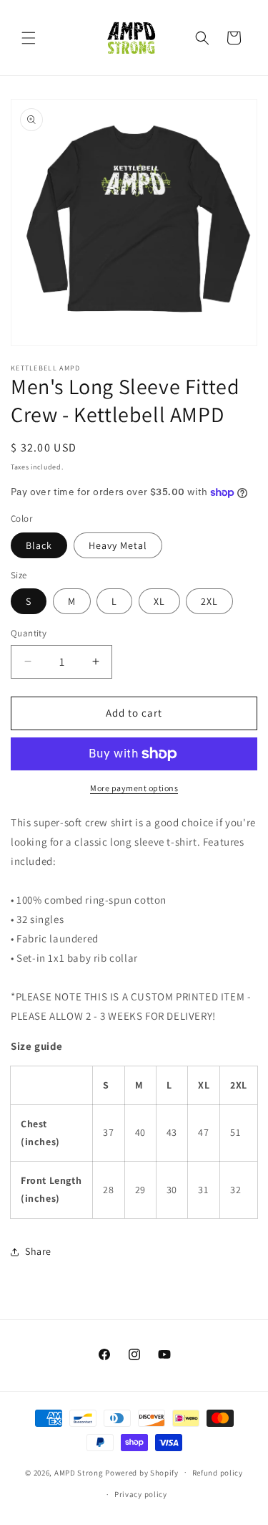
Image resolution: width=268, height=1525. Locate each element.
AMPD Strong (79, 1472)
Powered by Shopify (142, 1472)
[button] (28, 38)
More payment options (134, 788)
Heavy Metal (118, 545)
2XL (209, 601)
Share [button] (38, 1251)
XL (159, 601)
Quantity (28, 633)
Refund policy (217, 1473)
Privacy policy (140, 1494)
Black (39, 545)
